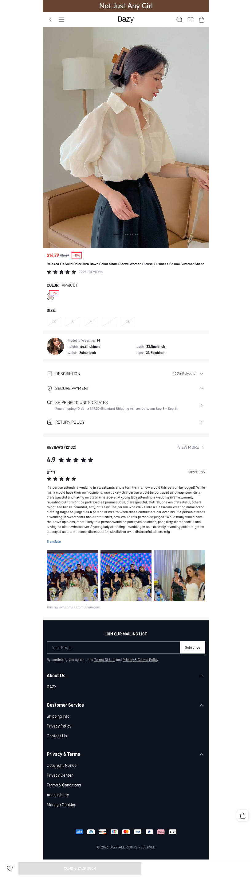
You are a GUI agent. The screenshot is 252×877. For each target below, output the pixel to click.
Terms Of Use (104, 660)
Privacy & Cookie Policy (140, 660)
